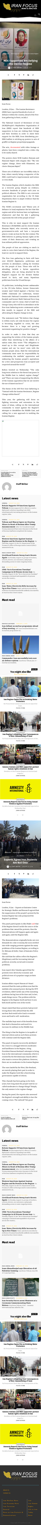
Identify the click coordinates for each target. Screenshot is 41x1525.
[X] (19, 75)
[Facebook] (15, 75)
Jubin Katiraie (20, 775)
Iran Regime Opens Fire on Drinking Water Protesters (20, 700)
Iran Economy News (8, 552)
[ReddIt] (33, 75)
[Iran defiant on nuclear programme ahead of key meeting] (20, 612)
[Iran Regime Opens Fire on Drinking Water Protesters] (20, 687)
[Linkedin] (28, 75)
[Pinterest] (24, 75)
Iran (3, 536)
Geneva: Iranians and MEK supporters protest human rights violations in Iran (20, 768)
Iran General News (8, 655)
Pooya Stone (20, 708)
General (4, 503)
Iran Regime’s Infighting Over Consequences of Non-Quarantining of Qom (20, 735)
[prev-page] (18, 815)
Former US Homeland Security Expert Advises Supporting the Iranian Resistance (30, 474)
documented (15, 147)
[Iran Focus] (20, 7)
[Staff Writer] (9, 67)
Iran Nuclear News (8, 623)
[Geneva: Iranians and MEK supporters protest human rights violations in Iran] (20, 754)
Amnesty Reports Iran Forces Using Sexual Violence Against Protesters (20, 803)
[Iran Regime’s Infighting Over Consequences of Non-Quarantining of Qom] (20, 722)
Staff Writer (17, 67)
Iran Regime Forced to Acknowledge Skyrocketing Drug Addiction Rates (8, 474)
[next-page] (22, 815)
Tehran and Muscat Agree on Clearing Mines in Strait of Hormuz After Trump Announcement (18, 524)
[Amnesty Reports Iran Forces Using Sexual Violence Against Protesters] (20, 789)
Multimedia (6, 53)
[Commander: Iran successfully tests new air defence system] (20, 645)
